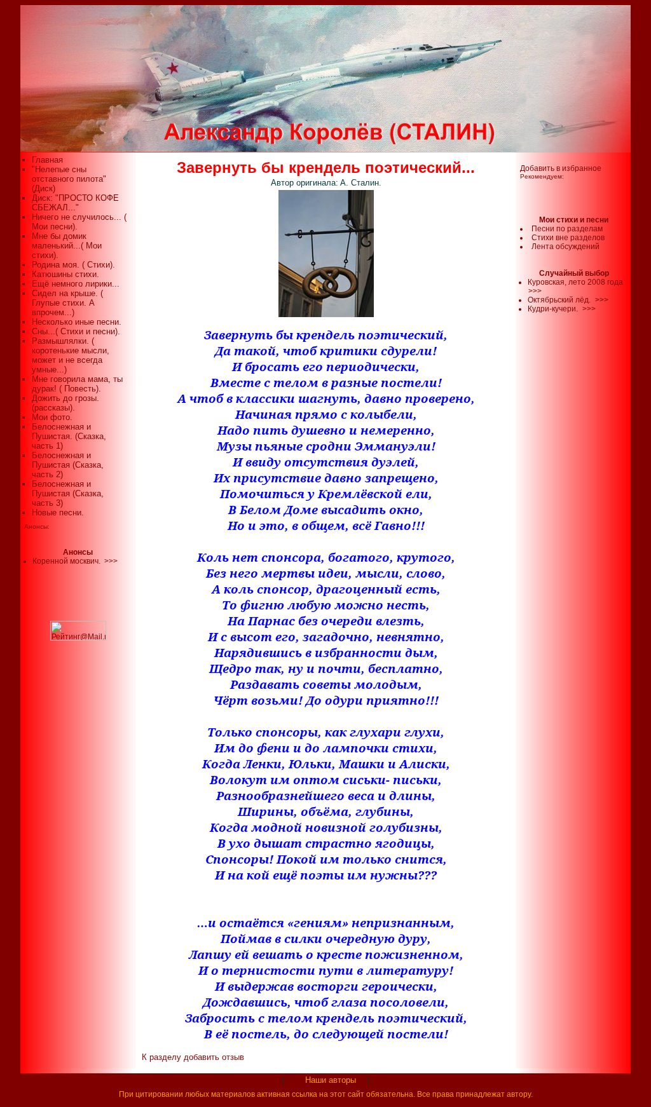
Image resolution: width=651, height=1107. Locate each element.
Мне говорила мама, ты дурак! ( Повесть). (77, 383)
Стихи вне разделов (568, 237)
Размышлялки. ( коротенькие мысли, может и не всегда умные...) (70, 355)
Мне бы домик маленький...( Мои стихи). (67, 245)
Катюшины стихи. (65, 274)
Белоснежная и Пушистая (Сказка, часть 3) (68, 493)
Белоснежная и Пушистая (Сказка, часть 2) (68, 465)
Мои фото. (52, 417)
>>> (535, 291)
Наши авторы (330, 1080)
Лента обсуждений (565, 246)
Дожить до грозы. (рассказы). (65, 402)
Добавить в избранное (560, 168)
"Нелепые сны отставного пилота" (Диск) (69, 179)
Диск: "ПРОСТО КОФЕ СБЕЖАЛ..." (75, 202)
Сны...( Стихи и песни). (76, 331)
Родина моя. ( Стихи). (73, 264)
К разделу (161, 1057)
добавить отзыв (214, 1057)
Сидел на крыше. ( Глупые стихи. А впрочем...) (67, 303)
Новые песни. (58, 512)
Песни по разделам (567, 228)
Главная (47, 160)
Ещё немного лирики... (76, 284)
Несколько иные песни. (76, 322)
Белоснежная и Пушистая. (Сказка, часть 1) (69, 436)
